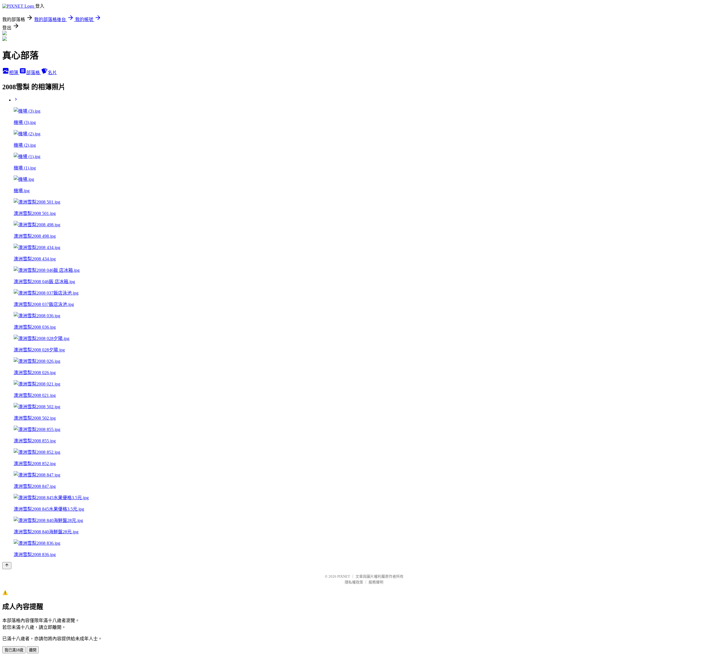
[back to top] (6, 565)
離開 (32, 650)
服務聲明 (376, 582)
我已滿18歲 (14, 650)
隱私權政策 (354, 582)
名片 (52, 72)
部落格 (33, 72)
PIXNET (343, 576)
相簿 (14, 72)
